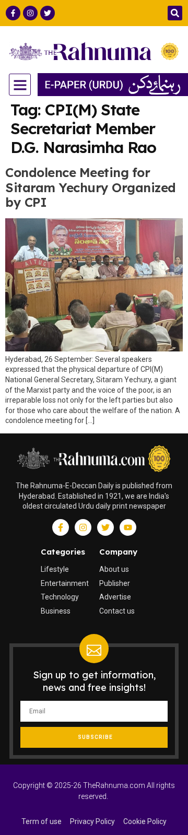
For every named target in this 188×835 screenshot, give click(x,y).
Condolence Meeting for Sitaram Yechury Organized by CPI (90, 187)
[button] (175, 13)
